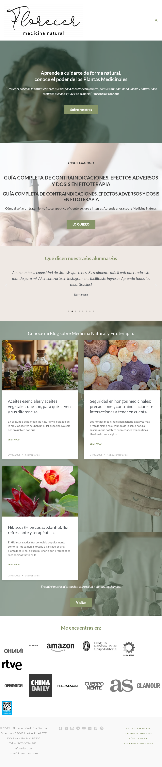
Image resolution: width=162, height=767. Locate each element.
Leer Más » (14, 439)
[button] (156, 20)
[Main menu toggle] (146, 20)
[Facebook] (60, 728)
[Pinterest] (96, 728)
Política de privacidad (138, 728)
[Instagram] (66, 728)
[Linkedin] (90, 728)
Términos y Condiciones (138, 733)
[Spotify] (102, 728)
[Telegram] (78, 728)
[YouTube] (84, 728)
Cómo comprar (138, 738)
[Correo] (72, 728)
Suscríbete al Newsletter (138, 743)
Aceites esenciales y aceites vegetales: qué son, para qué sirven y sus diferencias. (39, 406)
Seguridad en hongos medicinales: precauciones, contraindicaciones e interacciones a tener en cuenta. (121, 406)
